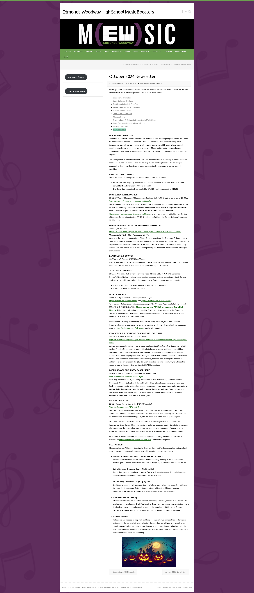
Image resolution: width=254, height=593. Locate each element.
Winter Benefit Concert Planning (126, 107)
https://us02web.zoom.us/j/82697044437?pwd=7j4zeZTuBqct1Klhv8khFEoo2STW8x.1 (145, 232)
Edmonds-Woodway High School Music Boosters (108, 11)
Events (127, 51)
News (135, 51)
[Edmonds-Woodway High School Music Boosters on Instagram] (190, 11)
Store (66, 57)
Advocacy (145, 51)
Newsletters (144, 83)
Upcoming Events (155, 83)
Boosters (89, 51)
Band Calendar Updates (123, 101)
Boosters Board (117, 83)
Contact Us (156, 51)
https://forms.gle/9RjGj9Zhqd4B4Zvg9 (157, 491)
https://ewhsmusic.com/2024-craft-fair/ (125, 407)
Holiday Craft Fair (120, 126)
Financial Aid (180, 51)
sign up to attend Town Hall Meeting (156, 301)
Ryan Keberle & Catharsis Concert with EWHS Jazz (134, 120)
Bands (98, 51)
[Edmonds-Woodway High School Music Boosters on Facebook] (182, 11)
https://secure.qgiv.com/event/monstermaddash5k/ (130, 214)
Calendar (67, 51)
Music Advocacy (119, 117)
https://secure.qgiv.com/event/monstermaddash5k (130, 201)
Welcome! (78, 51)
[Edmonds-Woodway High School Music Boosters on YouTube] (186, 11)
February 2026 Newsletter (176, 572)
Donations (168, 51)
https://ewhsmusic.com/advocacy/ (123, 301)
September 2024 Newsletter (123, 572)
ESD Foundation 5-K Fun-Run (125, 104)
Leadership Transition (122, 98)
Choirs (106, 51)
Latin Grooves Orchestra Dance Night (129, 123)
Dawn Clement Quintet (122, 110)
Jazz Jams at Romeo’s (122, 114)
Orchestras (117, 51)
